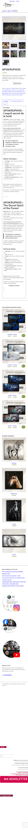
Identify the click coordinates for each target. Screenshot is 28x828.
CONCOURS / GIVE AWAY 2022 (10, 584)
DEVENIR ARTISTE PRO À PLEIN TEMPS (13, 586)
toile (18, 94)
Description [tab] (6, 101)
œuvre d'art (14, 93)
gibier (3, 93)
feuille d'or (21, 91)
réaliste (9, 94)
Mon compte (12, 1)
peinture (24, 93)
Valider (3, 747)
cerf (16, 90)
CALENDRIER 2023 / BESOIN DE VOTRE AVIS (14, 582)
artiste (14, 90)
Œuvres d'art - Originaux (10, 88)
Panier (18, 1)
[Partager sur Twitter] (5, 288)
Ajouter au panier (17, 83)
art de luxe (10, 90)
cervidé (18, 90)
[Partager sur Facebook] (5, 287)
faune (12, 91)
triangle (21, 94)
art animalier (6, 90)
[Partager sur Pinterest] (5, 290)
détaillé (9, 91)
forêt (24, 91)
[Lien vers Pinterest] (22, 687)
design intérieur (5, 91)
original (18, 93)
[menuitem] (12, 1)
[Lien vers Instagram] (20, 687)
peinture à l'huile (5, 94)
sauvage (12, 94)
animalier (24, 88)
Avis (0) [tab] (5, 104)
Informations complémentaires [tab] (16, 101)
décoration (22, 90)
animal (21, 88)
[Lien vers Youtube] (25, 687)
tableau (16, 94)
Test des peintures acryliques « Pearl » (11, 576)
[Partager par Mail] (5, 292)
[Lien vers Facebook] (18, 687)
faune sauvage (16, 91)
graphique (6, 93)
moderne (10, 93)
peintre (21, 93)
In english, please (6, 795)
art (2, 90)
